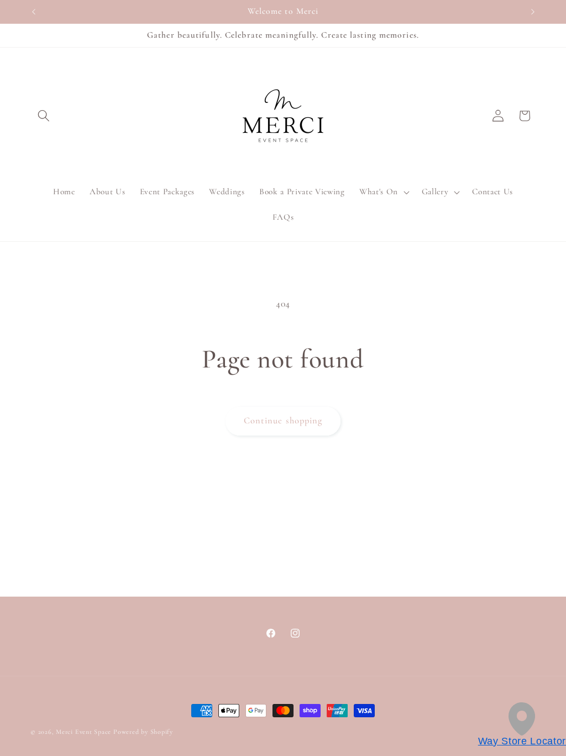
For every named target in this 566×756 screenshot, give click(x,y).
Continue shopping (283, 420)
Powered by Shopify (143, 732)
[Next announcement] (533, 11)
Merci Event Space (83, 732)
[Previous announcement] (34, 11)
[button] (43, 115)
